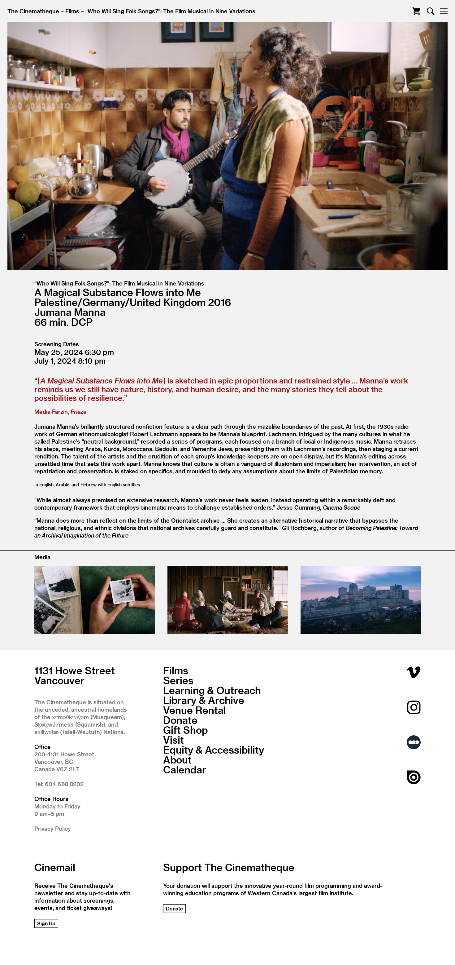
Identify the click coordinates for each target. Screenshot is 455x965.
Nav (444, 11)
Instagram (414, 707)
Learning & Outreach (212, 690)
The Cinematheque (33, 11)
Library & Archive (203, 700)
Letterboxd (414, 742)
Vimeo (414, 672)
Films (72, 11)
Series (178, 680)
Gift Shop (185, 730)
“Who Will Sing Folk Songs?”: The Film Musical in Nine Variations (170, 11)
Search (431, 11)
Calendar (184, 769)
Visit (173, 740)
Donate (180, 720)
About (177, 759)
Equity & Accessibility (213, 749)
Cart (416, 11)
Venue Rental (194, 710)
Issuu (414, 777)
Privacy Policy (52, 828)
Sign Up (46, 923)
